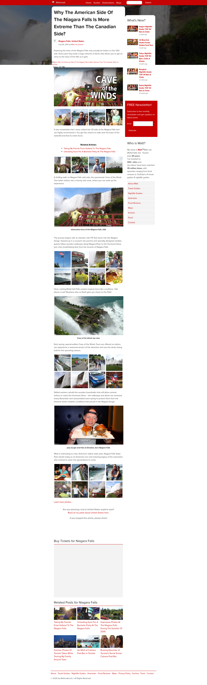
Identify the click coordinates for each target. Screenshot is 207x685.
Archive (131, 212)
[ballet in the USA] (79, 362)
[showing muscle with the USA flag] (62, 259)
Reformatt (60, 2)
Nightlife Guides (135, 193)
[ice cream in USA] (114, 259)
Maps (118, 2)
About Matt (133, 183)
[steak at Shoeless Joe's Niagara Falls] (114, 276)
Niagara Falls (64, 41)
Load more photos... (63, 501)
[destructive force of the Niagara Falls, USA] (89, 207)
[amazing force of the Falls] (62, 380)
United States (78, 41)
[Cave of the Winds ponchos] (62, 117)
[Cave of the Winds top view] (89, 316)
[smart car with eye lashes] (97, 380)
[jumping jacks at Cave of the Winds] (97, 259)
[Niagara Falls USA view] (97, 472)
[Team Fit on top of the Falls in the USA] (79, 117)
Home (88, 2)
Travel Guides (134, 188)
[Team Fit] (97, 362)
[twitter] (136, 229)
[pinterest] (152, 229)
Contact (131, 222)
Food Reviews (134, 202)
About (53, 673)
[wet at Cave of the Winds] (79, 489)
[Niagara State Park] (79, 165)
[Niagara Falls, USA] (114, 165)
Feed (130, 217)
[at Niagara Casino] (114, 380)
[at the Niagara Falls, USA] (97, 165)
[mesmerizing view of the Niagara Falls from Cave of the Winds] (97, 489)
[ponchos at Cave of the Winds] (79, 276)
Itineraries (132, 198)
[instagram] (146, 229)
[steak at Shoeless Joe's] (62, 472)
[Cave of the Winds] (62, 165)
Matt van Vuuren (77, 44)
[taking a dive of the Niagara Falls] (62, 362)
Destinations (108, 2)
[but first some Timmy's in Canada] (79, 259)
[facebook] (130, 229)
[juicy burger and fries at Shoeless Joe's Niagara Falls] (89, 425)
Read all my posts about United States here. (88, 512)
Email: (130, 123)
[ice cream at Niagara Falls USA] (114, 117)
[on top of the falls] (97, 117)
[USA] (114, 472)
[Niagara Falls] (62, 276)
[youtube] (141, 229)
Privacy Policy (125, 673)
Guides (96, 2)
